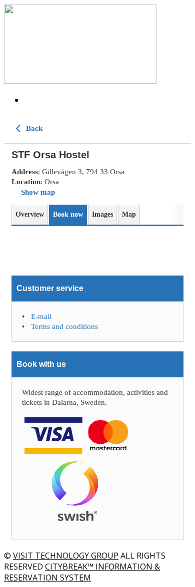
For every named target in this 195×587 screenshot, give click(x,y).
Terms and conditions (64, 326)
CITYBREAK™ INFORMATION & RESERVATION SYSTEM (82, 572)
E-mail (41, 316)
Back (33, 128)
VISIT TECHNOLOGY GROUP (65, 555)
